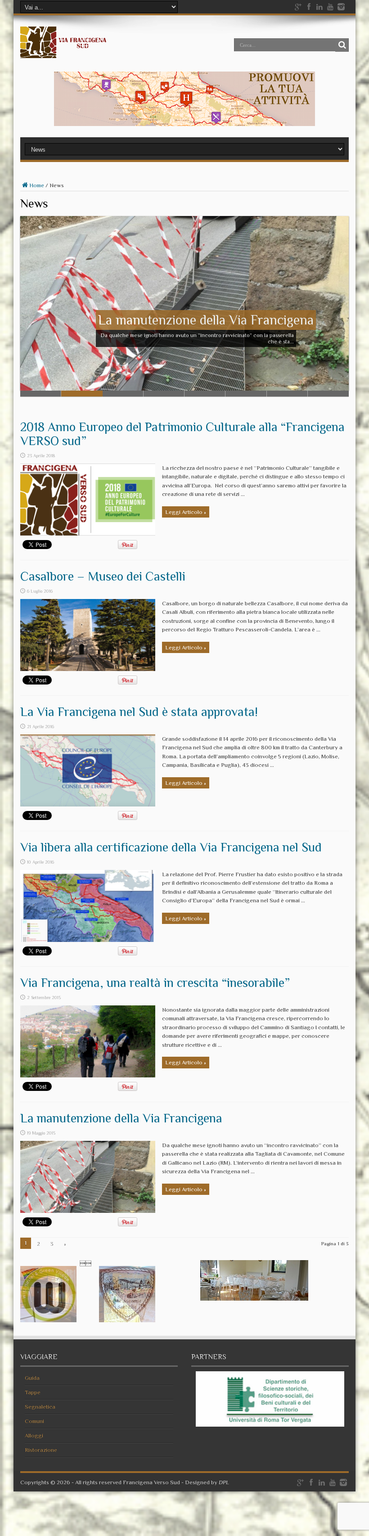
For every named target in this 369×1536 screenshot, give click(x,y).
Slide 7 (287, 393)
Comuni (34, 1421)
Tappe (32, 1392)
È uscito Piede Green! (253, 320)
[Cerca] (342, 45)
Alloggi (34, 1435)
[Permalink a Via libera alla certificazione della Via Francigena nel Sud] (87, 940)
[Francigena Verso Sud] (64, 51)
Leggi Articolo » (185, 512)
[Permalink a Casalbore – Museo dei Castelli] (87, 669)
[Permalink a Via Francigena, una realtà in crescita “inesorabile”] (87, 1075)
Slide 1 (40, 393)
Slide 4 (164, 393)
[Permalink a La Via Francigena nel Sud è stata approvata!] (87, 804)
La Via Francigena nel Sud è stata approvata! (139, 712)
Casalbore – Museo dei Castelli (102, 576)
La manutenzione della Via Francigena (121, 1118)
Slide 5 (204, 393)
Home (36, 185)
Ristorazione (41, 1449)
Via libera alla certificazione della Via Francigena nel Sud (171, 847)
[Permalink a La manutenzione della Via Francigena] (87, 1210)
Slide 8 (328, 393)
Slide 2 (81, 393)
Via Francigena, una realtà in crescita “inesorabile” (155, 983)
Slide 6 (245, 393)
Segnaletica (40, 1406)
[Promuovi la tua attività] (184, 124)
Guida (32, 1377)
